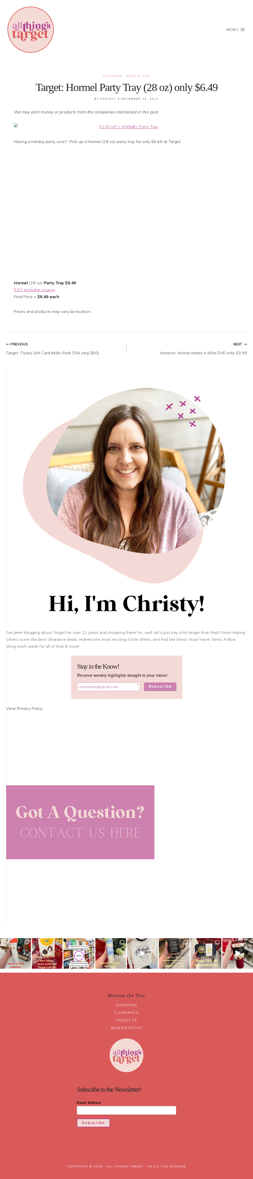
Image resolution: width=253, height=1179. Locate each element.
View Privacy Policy (24, 708)
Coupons (112, 76)
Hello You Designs (167, 1166)
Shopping (126, 1005)
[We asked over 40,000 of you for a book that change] (78, 953)
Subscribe (160, 686)
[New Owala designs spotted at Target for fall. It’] (110, 953)
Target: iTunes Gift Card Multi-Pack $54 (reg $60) (52, 348)
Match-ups (138, 76)
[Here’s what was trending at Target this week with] (174, 953)
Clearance (126, 1012)
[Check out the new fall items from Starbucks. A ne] (15, 953)
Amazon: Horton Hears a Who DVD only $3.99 (203, 348)
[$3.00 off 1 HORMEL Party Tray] (126, 126)
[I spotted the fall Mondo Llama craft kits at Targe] (47, 953)
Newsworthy (126, 1028)
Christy (108, 98)
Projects (126, 1020)
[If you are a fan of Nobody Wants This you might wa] (142, 953)
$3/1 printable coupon (34, 289)
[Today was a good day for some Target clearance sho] (205, 953)
